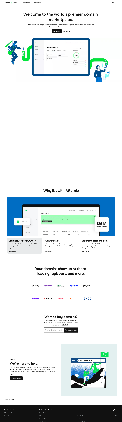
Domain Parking (43, 412)
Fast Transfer (42, 418)
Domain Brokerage (8, 415)
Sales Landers (42, 415)
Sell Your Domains (8, 412)
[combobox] (54, 330)
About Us (80, 412)
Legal (113, 412)
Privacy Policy (115, 415)
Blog (79, 418)
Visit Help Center (82, 415)
